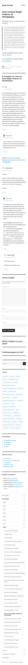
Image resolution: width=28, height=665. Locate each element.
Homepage (5, 657)
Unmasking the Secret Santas (12, 541)
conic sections (7, 382)
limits (12, 403)
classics (18, 376)
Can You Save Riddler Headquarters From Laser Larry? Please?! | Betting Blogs (13, 160)
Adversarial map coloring (11, 548)
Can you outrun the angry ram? (13, 589)
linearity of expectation (9, 406)
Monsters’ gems (8, 636)
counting (15, 382)
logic (17, 409)
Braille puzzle (14, 480)
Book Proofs (7, 5)
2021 (4, 509)
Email (4, 315)
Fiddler (5, 391)
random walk (6, 421)
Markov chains (7, 412)
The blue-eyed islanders (11, 625)
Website (4, 322)
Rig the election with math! (12, 555)
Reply (4, 129)
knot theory (6, 403)
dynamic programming (9, 388)
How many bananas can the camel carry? (14, 581)
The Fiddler (7, 442)
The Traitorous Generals (11, 599)
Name (4, 308)
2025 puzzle (7, 462)
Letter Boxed (7, 458)
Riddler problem (9, 21)
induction (14, 397)
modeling (15, 412)
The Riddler (18, 66)
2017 (4, 523)
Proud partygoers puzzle (11, 647)
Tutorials (6, 446)
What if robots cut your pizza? (12, 618)
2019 (4, 516)
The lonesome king (9, 545)
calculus (11, 376)
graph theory (6, 397)
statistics (18, 424)
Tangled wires (8, 534)
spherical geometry (8, 424)
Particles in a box (8, 464)
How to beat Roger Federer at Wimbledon (13, 614)
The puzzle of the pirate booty (12, 629)
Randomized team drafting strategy (14, 573)
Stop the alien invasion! (11, 603)
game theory (12, 391)
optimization (17, 415)
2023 (4, 502)
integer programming (9, 400)
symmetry (6, 428)
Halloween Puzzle (9, 466)
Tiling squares (18, 482)
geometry (19, 394)
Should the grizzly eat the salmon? (14, 596)
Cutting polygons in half (11, 610)
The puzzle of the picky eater (12, 622)
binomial (5, 376)
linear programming (8, 409)
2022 (4, 506)
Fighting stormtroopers (11, 530)
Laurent (6, 66)
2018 (4, 520)
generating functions (9, 394)
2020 (4, 513)
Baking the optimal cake (11, 585)
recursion (14, 421)
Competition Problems (10, 440)
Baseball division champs (11, 633)
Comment (5, 286)
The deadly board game (11, 559)
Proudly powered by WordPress (16, 662)
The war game (8, 538)
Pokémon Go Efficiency (11, 592)
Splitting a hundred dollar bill (12, 576)
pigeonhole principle (9, 418)
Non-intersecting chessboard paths (14, 562)
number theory (7, 415)
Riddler (9, 68)
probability (4, 68)
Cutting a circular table (10, 569)
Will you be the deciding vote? (13, 552)
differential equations (9, 385)
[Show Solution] (6, 55)
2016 (4, 527)
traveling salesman (15, 428)
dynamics (20, 388)
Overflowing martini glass (11, 640)
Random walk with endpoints (12, 606)
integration (20, 400)
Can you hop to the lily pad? (11, 460)
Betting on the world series (12, 566)
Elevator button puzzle (10, 643)
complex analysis (13, 379)
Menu (23, 5)
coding (5, 379)
